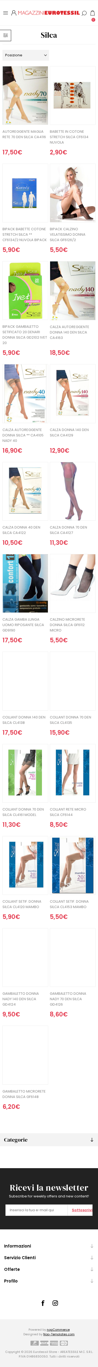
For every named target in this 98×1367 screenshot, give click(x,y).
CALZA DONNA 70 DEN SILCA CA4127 (68, 530)
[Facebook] (42, 1303)
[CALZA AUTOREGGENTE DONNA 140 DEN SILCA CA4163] (72, 290)
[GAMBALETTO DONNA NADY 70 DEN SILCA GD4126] (72, 957)
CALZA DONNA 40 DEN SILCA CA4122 (21, 530)
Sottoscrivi (82, 1210)
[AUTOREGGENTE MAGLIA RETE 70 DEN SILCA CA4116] (25, 95)
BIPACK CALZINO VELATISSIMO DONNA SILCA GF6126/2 (67, 234)
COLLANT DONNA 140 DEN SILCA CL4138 (23, 720)
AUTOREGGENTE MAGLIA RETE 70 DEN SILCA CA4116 (24, 134)
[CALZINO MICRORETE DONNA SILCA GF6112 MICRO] (72, 583)
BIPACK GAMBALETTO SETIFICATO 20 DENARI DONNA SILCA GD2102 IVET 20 (24, 334)
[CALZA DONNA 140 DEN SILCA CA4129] (72, 393)
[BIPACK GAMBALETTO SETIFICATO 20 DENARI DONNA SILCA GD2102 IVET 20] (25, 290)
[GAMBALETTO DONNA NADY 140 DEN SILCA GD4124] (25, 957)
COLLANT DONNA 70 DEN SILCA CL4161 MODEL (23, 812)
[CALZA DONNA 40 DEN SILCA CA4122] (25, 491)
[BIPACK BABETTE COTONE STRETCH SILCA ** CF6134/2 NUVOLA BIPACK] (25, 193)
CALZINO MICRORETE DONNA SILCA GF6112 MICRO (67, 625)
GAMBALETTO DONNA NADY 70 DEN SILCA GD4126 (68, 999)
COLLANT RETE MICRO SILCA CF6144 (68, 812)
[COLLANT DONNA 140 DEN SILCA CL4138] (25, 681)
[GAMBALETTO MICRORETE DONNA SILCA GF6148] (25, 1055)
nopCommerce (58, 1329)
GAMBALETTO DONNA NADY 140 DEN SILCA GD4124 (20, 999)
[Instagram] (55, 1303)
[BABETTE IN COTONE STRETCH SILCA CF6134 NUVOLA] (72, 95)
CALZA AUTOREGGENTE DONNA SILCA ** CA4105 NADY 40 (23, 435)
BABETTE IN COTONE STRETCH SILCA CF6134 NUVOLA (69, 137)
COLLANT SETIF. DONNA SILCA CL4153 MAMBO (69, 904)
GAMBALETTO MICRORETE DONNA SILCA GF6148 (24, 1094)
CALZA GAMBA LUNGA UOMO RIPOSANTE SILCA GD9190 (23, 625)
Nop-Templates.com (59, 1334)
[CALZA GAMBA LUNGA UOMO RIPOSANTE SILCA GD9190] (25, 583)
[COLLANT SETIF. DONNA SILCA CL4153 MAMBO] (72, 865)
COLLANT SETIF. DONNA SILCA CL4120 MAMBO (21, 904)
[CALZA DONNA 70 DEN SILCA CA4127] (72, 491)
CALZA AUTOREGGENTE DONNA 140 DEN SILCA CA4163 (69, 332)
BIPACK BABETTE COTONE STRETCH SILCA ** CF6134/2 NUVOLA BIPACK (24, 234)
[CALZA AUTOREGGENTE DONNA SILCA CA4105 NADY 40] (25, 393)
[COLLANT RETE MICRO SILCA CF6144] (72, 773)
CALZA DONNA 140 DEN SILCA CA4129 (69, 432)
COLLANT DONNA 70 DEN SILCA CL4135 (70, 720)
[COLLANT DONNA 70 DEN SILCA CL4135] (72, 681)
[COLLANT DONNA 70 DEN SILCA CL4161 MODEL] (25, 773)
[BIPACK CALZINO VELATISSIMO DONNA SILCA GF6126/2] (72, 193)
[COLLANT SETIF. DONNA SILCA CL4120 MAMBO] (25, 865)
